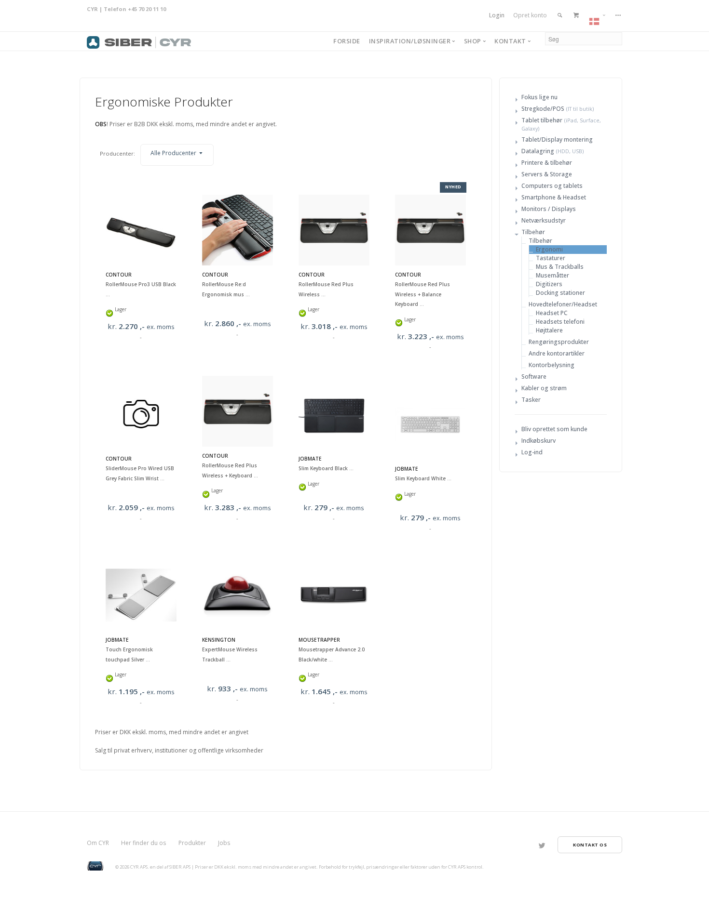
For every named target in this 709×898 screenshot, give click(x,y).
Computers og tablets (552, 186)
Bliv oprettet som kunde (554, 429)
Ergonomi (549, 249)
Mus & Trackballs (560, 267)
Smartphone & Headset (553, 197)
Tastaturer (550, 258)
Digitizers (549, 284)
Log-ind (532, 452)
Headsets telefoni (560, 321)
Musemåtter (552, 275)
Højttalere (549, 330)
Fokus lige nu (539, 97)
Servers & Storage (546, 174)
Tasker (531, 400)
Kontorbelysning (551, 365)
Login (496, 15)
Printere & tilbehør (546, 162)
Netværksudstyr (543, 220)
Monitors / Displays (548, 209)
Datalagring (537, 151)
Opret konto (530, 15)
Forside (346, 41)
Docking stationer (560, 293)
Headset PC (552, 313)
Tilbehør (533, 232)
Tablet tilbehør (541, 120)
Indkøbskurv (538, 440)
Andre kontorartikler (557, 353)
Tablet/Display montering (557, 139)
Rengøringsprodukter (559, 342)
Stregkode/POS (542, 109)
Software (533, 376)
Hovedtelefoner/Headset (563, 304)
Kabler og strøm (544, 388)
